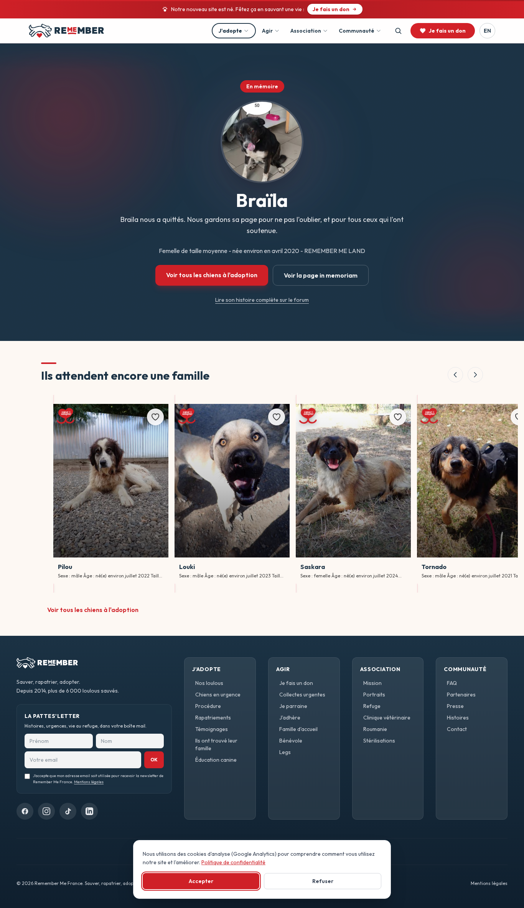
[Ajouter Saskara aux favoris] (397, 417)
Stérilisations (379, 740)
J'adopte (230, 30)
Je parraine (293, 706)
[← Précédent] (455, 374)
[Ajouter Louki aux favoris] (276, 417)
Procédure (208, 706)
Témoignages (211, 729)
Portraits (374, 694)
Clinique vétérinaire (386, 717)
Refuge (372, 706)
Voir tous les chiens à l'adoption (211, 275)
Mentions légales (89, 782)
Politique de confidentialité (233, 862)
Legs (285, 752)
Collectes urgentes (302, 694)
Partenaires (461, 694)
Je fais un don (296, 683)
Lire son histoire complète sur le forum (262, 299)
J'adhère (289, 717)
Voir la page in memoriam (321, 275)
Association (305, 30)
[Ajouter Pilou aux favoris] (155, 417)
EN (487, 30)
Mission (372, 683)
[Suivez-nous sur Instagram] (46, 811)
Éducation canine (216, 759)
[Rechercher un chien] (398, 30)
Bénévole (290, 740)
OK (154, 759)
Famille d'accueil (298, 729)
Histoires (458, 717)
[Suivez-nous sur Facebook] (24, 811)
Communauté (356, 30)
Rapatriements (213, 717)
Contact (457, 729)
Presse (455, 706)
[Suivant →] (475, 374)
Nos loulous (209, 683)
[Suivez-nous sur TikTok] (67, 811)
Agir (267, 30)
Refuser (322, 881)
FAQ (452, 683)
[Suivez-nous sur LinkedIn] (89, 811)
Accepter (201, 881)
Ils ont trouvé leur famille (216, 744)
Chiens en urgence (218, 694)
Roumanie (375, 729)
